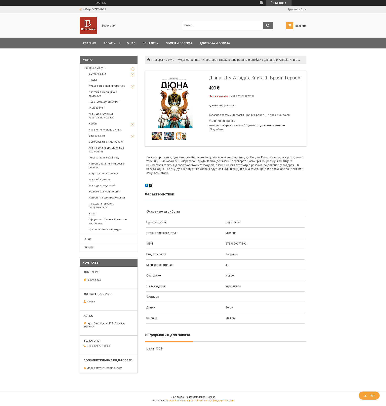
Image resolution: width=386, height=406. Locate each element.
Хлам (92, 213)
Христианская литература (105, 229)
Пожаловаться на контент (180, 400)
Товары (109, 43)
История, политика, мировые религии (106, 165)
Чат (372, 395)
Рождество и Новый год (104, 157)
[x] (150, 186)
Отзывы (89, 247)
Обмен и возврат (179, 43)
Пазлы (93, 79)
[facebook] (146, 186)
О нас (131, 43)
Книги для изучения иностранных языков (101, 115)
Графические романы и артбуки (240, 59)
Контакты (150, 43)
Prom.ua (210, 397)
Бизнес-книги (97, 135)
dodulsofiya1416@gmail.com (104, 367)
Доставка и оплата (215, 43)
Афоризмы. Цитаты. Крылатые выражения (108, 221)
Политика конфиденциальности (215, 400)
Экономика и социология (104, 191)
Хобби (93, 123)
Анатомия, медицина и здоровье (103, 93)
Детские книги (97, 73)
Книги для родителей (102, 185)
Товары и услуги (164, 59)
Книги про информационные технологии (106, 149)
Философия (96, 107)
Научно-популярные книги (105, 129)
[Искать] (268, 25)
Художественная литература (197, 59)
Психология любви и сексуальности (101, 205)
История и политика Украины (107, 197)
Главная (89, 43)
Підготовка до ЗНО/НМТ (104, 101)
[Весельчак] (88, 32)
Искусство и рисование (103, 173)
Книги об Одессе (99, 179)
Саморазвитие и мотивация (106, 141)
